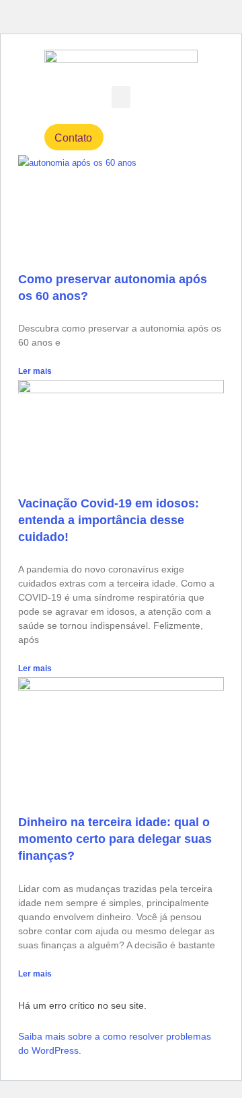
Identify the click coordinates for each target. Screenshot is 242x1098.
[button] (121, 97)
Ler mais (35, 371)
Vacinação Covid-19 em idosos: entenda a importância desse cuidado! (108, 520)
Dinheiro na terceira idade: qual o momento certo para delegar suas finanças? (115, 838)
